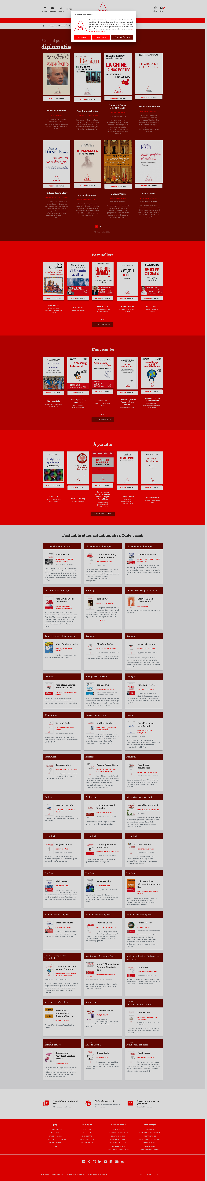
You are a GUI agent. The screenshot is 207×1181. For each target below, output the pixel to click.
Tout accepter (82, 37)
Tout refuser (101, 37)
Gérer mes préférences (122, 37)
